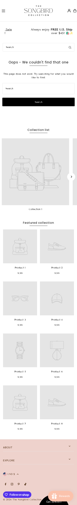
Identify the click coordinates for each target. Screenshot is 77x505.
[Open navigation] (9, 10)
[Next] (71, 177)
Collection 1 (35, 209)
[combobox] (38, 47)
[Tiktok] (25, 484)
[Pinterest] (19, 484)
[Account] (69, 10)
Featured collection (38, 223)
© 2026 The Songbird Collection (23, 499)
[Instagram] (12, 484)
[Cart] (74, 10)
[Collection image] (35, 171)
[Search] (70, 47)
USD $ (11, 474)
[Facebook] (5, 484)
